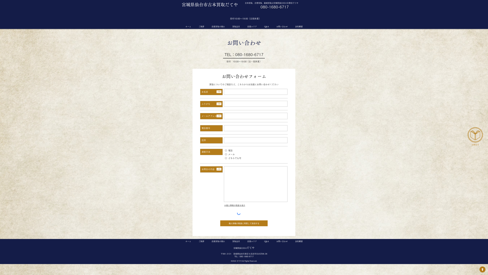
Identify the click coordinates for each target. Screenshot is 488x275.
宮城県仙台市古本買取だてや (210, 4)
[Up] (482, 269)
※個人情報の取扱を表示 (234, 205)
